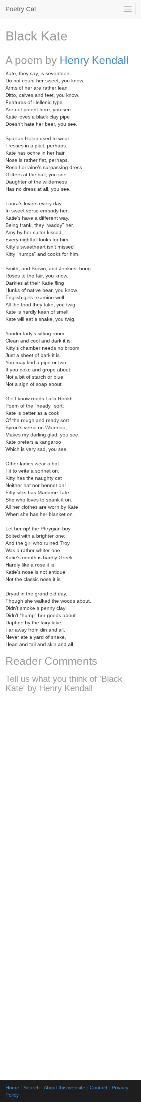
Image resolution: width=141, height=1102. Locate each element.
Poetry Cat (20, 9)
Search (32, 1087)
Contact (98, 1087)
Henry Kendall (94, 60)
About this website (64, 1087)
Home (12, 1087)
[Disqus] (70, 794)
